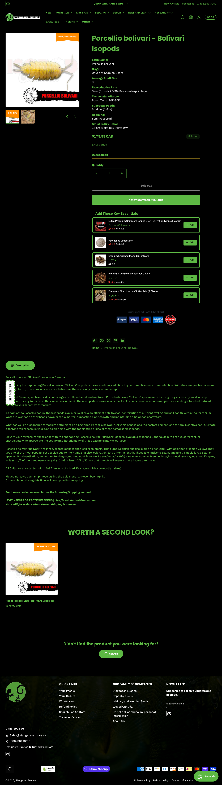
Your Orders (67, 696)
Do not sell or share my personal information (134, 713)
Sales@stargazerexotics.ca (28, 735)
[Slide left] (67, 116)
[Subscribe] (213, 704)
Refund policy (161, 780)
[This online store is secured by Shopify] (48, 769)
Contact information (183, 780)
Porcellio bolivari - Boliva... (121, 347)
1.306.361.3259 (206, 3)
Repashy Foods (123, 696)
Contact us (188, 3)
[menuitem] (84, 691)
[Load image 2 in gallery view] (28, 117)
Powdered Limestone (120, 240)
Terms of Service (70, 717)
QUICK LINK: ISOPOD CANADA (108, 3)
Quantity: (98, 165)
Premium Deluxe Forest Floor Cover (129, 273)
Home (95, 347)
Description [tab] (22, 365)
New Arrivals (171, 3)
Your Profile (67, 690)
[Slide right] (75, 116)
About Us (119, 721)
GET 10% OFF (10, 392)
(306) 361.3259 (20, 741)
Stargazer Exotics (125, 690)
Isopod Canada (123, 706)
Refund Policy (68, 706)
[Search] (183, 17)
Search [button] (113, 653)
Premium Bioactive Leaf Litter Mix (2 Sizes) (133, 291)
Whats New (66, 701)
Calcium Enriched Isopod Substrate (128, 256)
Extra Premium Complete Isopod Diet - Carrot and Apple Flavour (144, 221)
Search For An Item (72, 711)
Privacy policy (142, 780)
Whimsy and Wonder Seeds (131, 701)
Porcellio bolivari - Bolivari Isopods (30, 600)
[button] (182, 17)
